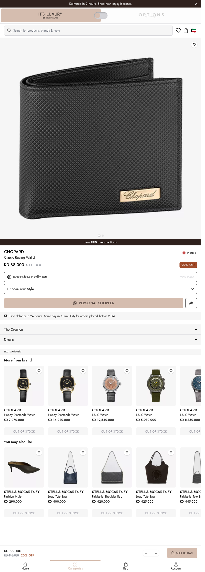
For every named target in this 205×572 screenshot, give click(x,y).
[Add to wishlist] (194, 45)
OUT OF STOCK (24, 431)
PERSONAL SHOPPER (96, 303)
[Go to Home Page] (50, 15)
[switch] (101, 15)
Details (9, 339)
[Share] (191, 303)
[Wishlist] (178, 30)
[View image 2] (103, 235)
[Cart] (186, 30)
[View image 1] (99, 235)
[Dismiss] (196, 4)
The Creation (13, 329)
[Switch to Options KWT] (151, 16)
